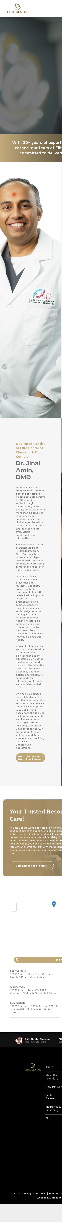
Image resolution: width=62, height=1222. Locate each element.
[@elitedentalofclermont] (19, 1040)
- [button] (14, 909)
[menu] (57, 6)
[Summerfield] (54, 904)
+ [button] (14, 905)
